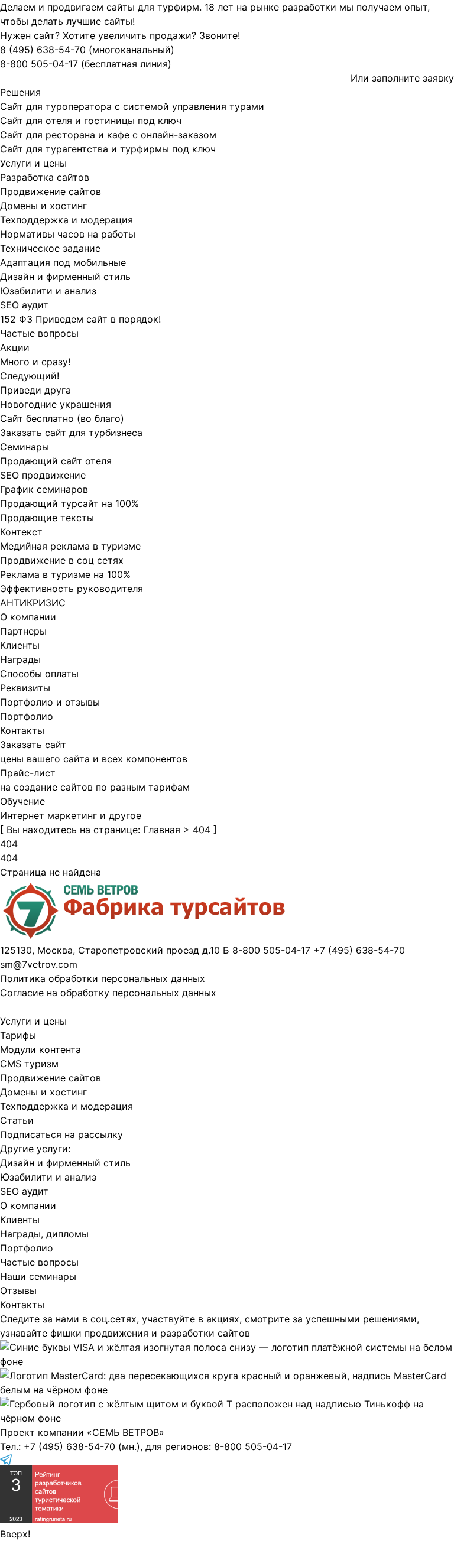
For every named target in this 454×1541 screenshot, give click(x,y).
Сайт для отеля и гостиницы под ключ (90, 120)
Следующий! (29, 376)
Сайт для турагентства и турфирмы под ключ (108, 149)
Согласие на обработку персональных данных (108, 993)
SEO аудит (24, 305)
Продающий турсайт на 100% (69, 503)
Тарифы (18, 1035)
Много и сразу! (35, 362)
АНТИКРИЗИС (33, 603)
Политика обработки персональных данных (102, 978)
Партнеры (23, 631)
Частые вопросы (39, 333)
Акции (15, 347)
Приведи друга (35, 390)
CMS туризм (29, 1063)
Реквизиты (25, 688)
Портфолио (26, 716)
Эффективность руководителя (71, 588)
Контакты (22, 730)
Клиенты (20, 645)
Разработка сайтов (44, 177)
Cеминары (24, 447)
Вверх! (15, 1534)
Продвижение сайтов (50, 191)
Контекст (21, 532)
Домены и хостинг (43, 206)
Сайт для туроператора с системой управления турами (132, 106)
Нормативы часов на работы (67, 234)
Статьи (17, 1120)
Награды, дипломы (44, 1234)
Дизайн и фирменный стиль (65, 276)
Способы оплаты (39, 674)
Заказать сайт (33, 744)
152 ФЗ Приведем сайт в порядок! (80, 319)
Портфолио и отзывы (50, 702)
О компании (28, 617)
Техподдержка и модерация (66, 220)
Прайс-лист (28, 773)
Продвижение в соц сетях (62, 560)
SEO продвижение (43, 475)
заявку (438, 78)
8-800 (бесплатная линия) (85, 64)
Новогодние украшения (55, 404)
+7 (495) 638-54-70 (69, 1446)
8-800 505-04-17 (253, 1446)
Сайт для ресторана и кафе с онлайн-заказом (108, 135)
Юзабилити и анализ (48, 291)
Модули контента (40, 1049)
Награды (20, 659)
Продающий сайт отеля (56, 461)
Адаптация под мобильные (63, 262)
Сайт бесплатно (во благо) (62, 418)
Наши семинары (38, 1276)
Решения (20, 92)
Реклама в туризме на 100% (65, 574)
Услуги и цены (33, 163)
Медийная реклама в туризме (70, 546)
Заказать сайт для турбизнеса (71, 432)
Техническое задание (50, 248)
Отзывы (18, 1290)
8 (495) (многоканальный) (87, 50)
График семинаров (44, 489)
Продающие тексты (47, 518)
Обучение (22, 801)
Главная (161, 829)
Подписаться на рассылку (61, 1134)
